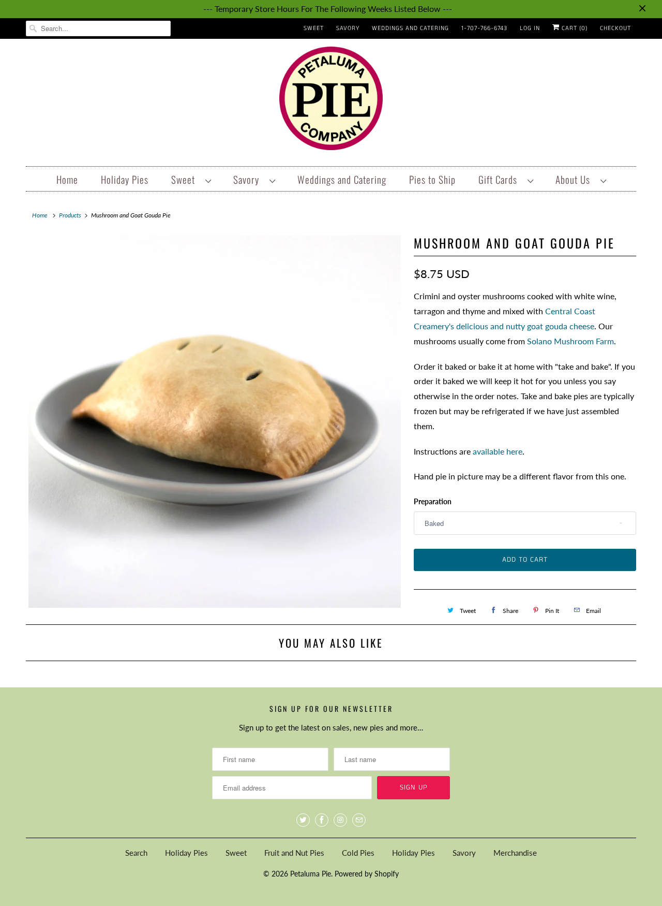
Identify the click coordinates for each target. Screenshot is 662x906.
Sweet (314, 28)
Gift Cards (500, 179)
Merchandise (515, 852)
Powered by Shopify (367, 873)
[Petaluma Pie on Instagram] (340, 820)
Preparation (433, 501)
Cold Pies (358, 852)
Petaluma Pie (310, 873)
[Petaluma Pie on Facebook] (321, 820)
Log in (530, 28)
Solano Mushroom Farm (570, 341)
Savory (347, 28)
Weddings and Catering (410, 28)
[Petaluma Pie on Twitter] (303, 820)
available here (497, 451)
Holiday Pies (124, 179)
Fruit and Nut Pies (294, 852)
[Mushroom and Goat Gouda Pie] (214, 421)
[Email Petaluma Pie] (359, 820)
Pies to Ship (432, 179)
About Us (575, 179)
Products (70, 215)
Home (67, 179)
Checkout (615, 28)
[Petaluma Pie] (331, 101)
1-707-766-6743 (484, 28)
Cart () (574, 28)
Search (136, 852)
